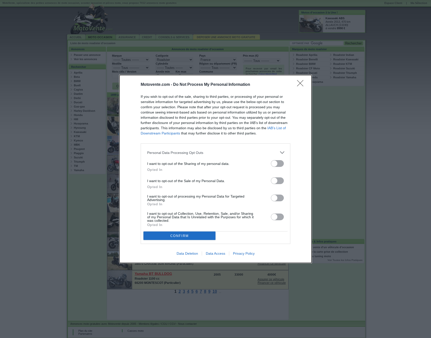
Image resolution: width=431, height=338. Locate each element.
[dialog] (215, 169)
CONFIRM (179, 236)
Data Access (215, 253)
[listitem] (215, 152)
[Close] (302, 85)
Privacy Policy (244, 253)
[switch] (277, 163)
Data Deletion (187, 253)
